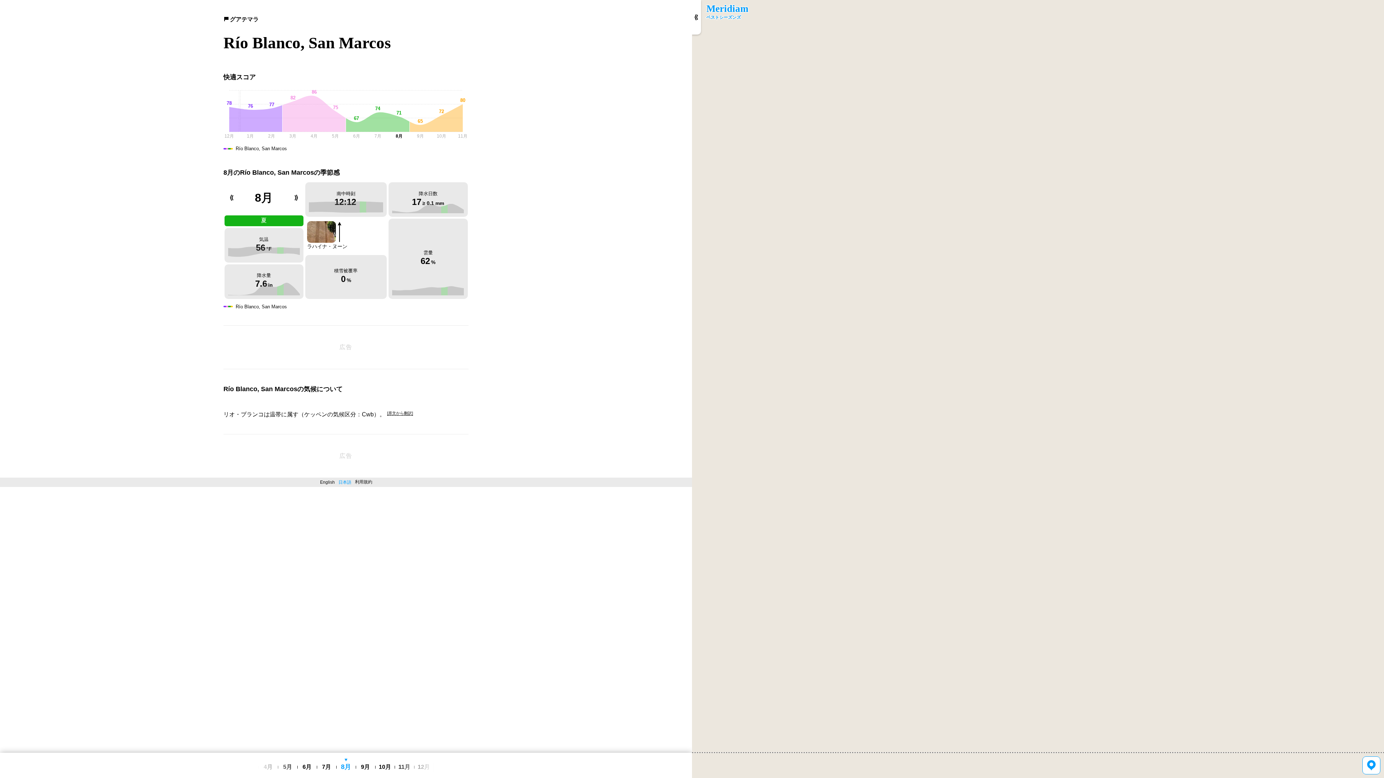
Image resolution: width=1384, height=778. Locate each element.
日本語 (344, 482)
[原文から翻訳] (400, 413)
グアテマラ (244, 19)
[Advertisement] (346, 347)
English (327, 482)
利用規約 (363, 481)
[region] (1038, 389)
